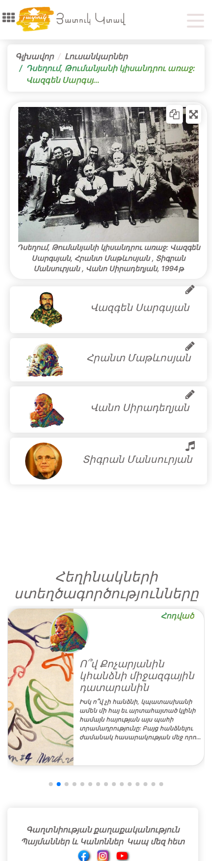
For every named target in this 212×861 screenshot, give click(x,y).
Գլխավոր (34, 56)
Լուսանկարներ (96, 56)
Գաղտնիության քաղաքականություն (102, 829)
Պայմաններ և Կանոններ (72, 841)
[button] (8, 17)
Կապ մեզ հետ (156, 841)
